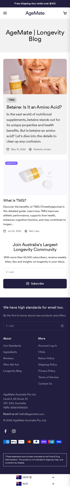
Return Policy (46, 358)
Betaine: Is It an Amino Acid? (34, 107)
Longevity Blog (12, 370)
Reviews (8, 358)
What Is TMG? (14, 200)
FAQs (41, 352)
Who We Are (11, 364)
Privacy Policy (46, 370)
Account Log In (47, 345)
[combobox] (35, 477)
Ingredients (10, 352)
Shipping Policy (47, 364)
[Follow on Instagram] (14, 431)
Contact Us (45, 383)
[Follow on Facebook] (5, 431)
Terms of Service (48, 377)
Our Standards (12, 345)
